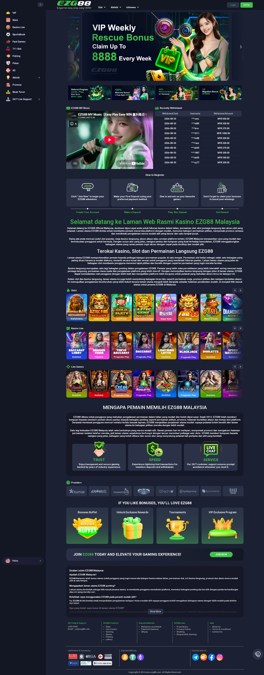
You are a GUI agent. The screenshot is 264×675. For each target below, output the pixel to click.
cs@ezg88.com (82, 629)
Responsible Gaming (187, 634)
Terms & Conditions (221, 629)
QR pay (144, 632)
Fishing (109, 637)
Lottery (109, 639)
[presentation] (69, 46)
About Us (216, 627)
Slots (108, 627)
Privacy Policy (184, 629)
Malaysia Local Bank (151, 627)
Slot (100, 7)
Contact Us (217, 632)
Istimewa (131, 7)
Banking (181, 632)
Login (233, 5)
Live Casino (111, 629)
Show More (155, 611)
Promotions (182, 627)
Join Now (221, 554)
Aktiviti (114, 7)
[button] (22, 77)
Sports (109, 634)
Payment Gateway (150, 629)
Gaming (109, 632)
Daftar (247, 5)
